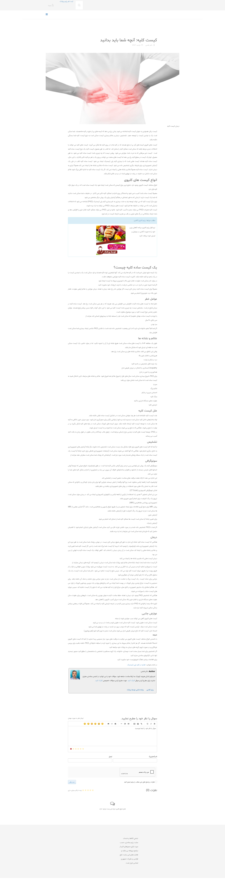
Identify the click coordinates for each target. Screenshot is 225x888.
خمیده (151, 723)
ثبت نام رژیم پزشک (66, 1)
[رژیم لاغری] (98, 240)
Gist (108, 723)
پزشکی (154, 34)
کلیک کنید (98, 680)
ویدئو (134, 723)
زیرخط (147, 723)
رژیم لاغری (142, 220)
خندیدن (102, 723)
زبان (92, 723)
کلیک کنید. (131, 680)
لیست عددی (125, 723)
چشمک (85, 723)
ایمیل (110, 756)
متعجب (95, 723)
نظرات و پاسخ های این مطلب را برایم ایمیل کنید (139, 782)
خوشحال (99, 723)
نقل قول (115, 723)
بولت (121, 723)
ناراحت (88, 723)
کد (112, 723)
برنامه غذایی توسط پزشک (135, 690)
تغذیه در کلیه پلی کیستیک (136, 664)
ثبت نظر (71, 782)
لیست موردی (128, 723)
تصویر (138, 723)
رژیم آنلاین (150, 690)
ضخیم (154, 723)
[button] (51, 5)
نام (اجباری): (153, 756)
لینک (141, 723)
